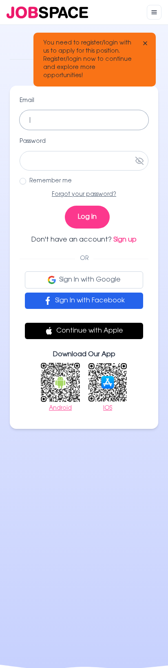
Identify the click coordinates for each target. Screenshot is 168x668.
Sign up (125, 240)
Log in (87, 217)
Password (33, 141)
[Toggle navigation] (154, 12)
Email (27, 101)
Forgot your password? (84, 195)
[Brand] (47, 12)
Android (60, 408)
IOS (107, 408)
